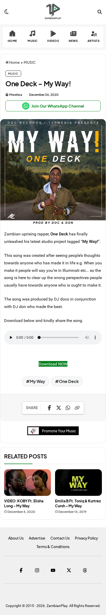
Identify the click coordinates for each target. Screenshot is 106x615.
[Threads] (84, 570)
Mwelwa (15, 95)
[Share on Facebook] (49, 407)
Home (14, 62)
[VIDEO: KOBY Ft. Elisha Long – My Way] (27, 482)
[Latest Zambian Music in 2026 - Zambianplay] (53, 11)
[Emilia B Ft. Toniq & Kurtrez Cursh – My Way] (78, 482)
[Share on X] (59, 407)
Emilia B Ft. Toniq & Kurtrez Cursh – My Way (78, 503)
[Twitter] (69, 570)
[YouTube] (53, 570)
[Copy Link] (77, 407)
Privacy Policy (86, 538)
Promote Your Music (59, 430)
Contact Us (60, 538)
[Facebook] (21, 570)
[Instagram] (37, 570)
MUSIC (30, 62)
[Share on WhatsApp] (68, 407)
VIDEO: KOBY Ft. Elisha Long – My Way (23, 503)
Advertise (37, 538)
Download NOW (53, 364)
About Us (16, 538)
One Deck (69, 381)
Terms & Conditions (53, 546)
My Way (37, 381)
